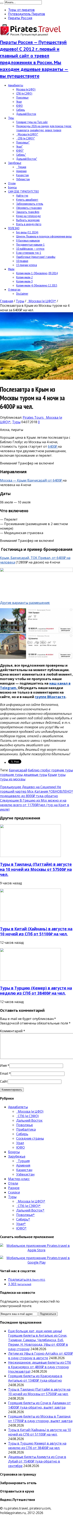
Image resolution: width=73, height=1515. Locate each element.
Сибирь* (21, 155)
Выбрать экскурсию (28, 220)
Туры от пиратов (21, 10)
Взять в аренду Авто (28, 224)
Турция (21, 167)
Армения (21, 171)
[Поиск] (1, 3)
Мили (11, 269)
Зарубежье (14, 163)
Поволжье (22, 97)
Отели (12, 183)
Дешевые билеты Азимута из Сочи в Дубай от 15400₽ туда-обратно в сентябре (37, 1461)
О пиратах (14, 289)
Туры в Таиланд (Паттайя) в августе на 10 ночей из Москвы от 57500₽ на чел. (36, 869)
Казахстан (22, 175)
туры (61, 774)
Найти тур (22, 195)
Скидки (14, 1192)
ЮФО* (20, 150)
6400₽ (53, 446)
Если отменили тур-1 (28, 253)
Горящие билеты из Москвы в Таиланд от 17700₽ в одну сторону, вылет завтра (40, 1418)
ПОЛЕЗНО (13, 228)
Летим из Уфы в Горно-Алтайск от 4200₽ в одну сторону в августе (40, 1355)
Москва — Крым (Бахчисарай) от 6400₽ (31, 480)
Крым (52, 774)
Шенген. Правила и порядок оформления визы (44, 236)
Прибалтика (26, 1129)
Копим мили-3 (24, 281)
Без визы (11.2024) (27, 232)
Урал (19, 101)
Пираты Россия (20, 18)
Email (4, 1073)
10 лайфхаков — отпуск (30, 249)
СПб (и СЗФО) (24, 93)
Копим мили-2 (24, 277)
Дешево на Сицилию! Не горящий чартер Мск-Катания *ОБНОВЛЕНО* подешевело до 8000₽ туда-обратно (36, 791)
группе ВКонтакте (50, 697)
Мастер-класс (19, 1179)
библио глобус (39, 770)
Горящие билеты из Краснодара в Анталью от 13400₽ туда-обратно (35, 1378)
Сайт (4, 1081)
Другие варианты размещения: (25, 602)
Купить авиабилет (27, 199)
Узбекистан (23, 179)
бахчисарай (18, 770)
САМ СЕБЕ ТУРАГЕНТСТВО (23, 191)
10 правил (22, 261)
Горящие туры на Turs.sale (32, 122)
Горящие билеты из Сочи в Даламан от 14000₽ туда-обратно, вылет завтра (39, 1405)
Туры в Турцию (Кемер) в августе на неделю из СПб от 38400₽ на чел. (36, 990)
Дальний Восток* (26, 159)
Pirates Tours (33, 417)
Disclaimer (22, 293)
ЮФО (19, 106)
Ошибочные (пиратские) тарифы (35, 257)
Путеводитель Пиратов (26, 14)
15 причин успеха (26, 265)
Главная (6, 301)
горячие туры (62, 770)
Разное (13, 1188)
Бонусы (12, 187)
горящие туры (11, 774)
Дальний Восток (26, 114)
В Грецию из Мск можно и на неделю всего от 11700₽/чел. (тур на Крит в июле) (34, 805)
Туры (11, 118)
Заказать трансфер (27, 212)
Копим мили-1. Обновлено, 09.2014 (37, 273)
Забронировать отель (29, 204)
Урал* (19, 146)
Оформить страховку (29, 208)
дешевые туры (35, 774)
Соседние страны (30, 1138)
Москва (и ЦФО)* (27, 134)
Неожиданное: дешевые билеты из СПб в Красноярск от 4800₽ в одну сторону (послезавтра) (39, 1367)
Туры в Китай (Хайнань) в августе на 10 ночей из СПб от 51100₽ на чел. (36, 931)
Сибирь (20, 110)
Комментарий (12, 1031)
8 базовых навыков (28, 240)
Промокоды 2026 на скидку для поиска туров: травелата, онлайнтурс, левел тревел (44, 128)
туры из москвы (12, 779)
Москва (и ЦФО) (25, 89)
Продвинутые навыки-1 (30, 244)
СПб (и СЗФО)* (25, 138)
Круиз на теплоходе (28, 216)
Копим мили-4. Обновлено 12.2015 (36, 285)
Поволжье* (23, 142)
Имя (3, 1065)
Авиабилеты (15, 85)
